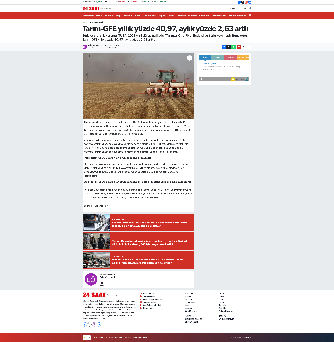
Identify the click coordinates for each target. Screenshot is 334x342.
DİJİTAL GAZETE (191, 322)
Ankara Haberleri (237, 15)
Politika (109, 15)
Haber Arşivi (148, 308)
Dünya (118, 15)
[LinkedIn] (99, 324)
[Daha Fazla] (239, 47)
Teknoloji (181, 15)
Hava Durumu (148, 294)
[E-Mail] (102, 283)
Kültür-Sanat (149, 15)
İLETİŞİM (222, 316)
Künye (243, 8)
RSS (88, 337)
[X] (89, 324)
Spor (137, 15)
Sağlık (162, 15)
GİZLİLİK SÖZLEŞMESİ (193, 319)
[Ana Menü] (250, 15)
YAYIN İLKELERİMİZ (226, 319)
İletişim (232, 8)
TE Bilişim (247, 337)
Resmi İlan (204, 15)
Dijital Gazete (219, 15)
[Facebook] (85, 324)
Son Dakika (88, 15)
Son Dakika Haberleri (152, 305)
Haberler (87, 22)
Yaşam (170, 15)
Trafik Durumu (149, 296)
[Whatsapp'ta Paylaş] (233, 47)
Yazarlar (192, 15)
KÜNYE (188, 316)
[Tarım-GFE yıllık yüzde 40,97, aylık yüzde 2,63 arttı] (138, 86)
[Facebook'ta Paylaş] (224, 47)
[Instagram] (94, 324)
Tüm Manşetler (149, 302)
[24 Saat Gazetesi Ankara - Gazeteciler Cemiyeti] (97, 8)
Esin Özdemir (108, 277)
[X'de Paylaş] (228, 47)
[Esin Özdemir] (91, 279)
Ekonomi (128, 15)
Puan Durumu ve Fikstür (153, 299)
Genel (99, 15)
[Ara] (250, 8)
